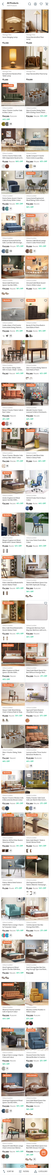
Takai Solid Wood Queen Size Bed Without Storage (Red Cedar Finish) (36, 673)
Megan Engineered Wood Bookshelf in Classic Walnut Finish (11, 542)
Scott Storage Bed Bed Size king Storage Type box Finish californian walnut (36, 969)
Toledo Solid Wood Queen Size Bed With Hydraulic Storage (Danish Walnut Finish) (36, 585)
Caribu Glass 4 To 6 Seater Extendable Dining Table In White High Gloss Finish (11, 327)
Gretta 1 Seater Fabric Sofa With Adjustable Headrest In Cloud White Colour (12, 158)
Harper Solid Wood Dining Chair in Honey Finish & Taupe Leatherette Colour (12, 712)
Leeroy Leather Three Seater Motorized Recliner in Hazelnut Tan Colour (36, 754)
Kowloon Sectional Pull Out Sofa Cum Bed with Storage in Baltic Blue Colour (12, 243)
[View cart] (47, 5)
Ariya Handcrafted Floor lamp (36, 74)
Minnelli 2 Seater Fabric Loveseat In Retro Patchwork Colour (36, 412)
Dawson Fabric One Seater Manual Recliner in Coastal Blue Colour (35, 1057)
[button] (3, 4)
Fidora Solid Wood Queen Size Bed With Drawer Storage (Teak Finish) (36, 1148)
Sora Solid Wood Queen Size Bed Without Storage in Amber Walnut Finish (36, 1103)
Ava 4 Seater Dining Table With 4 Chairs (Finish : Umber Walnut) (12, 370)
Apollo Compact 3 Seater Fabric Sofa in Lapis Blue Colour (35, 158)
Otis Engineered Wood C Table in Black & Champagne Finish (36, 885)
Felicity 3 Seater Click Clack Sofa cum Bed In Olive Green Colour (36, 800)
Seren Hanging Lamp (10, 37)
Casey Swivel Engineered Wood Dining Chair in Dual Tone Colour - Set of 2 (35, 200)
